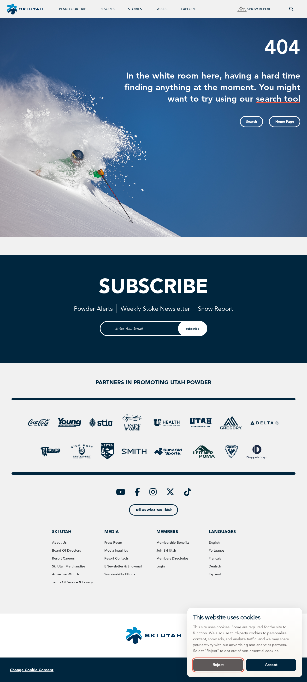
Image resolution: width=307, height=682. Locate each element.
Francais (215, 558)
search (251, 121)
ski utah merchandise (68, 566)
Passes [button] (161, 9)
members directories (172, 558)
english (214, 542)
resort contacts (116, 558)
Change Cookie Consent (31, 669)
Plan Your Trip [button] (72, 9)
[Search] (291, 9)
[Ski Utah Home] (25, 9)
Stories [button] (135, 9)
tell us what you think (154, 510)
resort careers (63, 558)
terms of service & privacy (72, 582)
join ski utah (166, 550)
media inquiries (116, 550)
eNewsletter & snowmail (123, 566)
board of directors (66, 550)
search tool (278, 98)
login (160, 566)
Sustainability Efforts (119, 574)
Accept (271, 664)
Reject (218, 664)
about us (59, 542)
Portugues (216, 550)
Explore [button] (188, 9)
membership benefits (172, 542)
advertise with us (65, 574)
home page (284, 121)
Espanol (215, 574)
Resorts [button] (107, 9)
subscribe (192, 328)
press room (113, 542)
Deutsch (215, 566)
